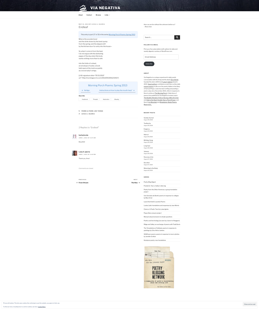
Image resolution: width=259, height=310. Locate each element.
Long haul (147, 146)
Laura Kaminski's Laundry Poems (154, 202)
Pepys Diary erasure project (152, 213)
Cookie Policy (42, 306)
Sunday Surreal (149, 118)
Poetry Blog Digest (150, 182)
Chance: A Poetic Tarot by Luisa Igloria (156, 209)
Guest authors (152, 84)
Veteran (146, 151)
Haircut (146, 134)
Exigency (147, 129)
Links (106, 15)
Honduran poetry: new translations (155, 240)
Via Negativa (105, 8)
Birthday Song (148, 140)
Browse (98, 15)
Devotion (147, 162)
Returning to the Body (151, 168)
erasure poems (148, 86)
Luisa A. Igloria (98, 24)
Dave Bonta (174, 79)
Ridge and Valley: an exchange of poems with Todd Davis (162, 224)
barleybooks (83, 135)
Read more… (148, 104)
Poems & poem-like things (92, 111)
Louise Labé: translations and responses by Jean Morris (161, 205)
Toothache (147, 123)
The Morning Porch (161, 93)
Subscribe (149, 64)
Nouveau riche (148, 157)
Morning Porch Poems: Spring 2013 (122, 34)
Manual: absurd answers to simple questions (158, 217)
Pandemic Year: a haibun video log (155, 186)
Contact (89, 15)
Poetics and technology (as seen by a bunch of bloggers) (162, 220)
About (81, 15)
